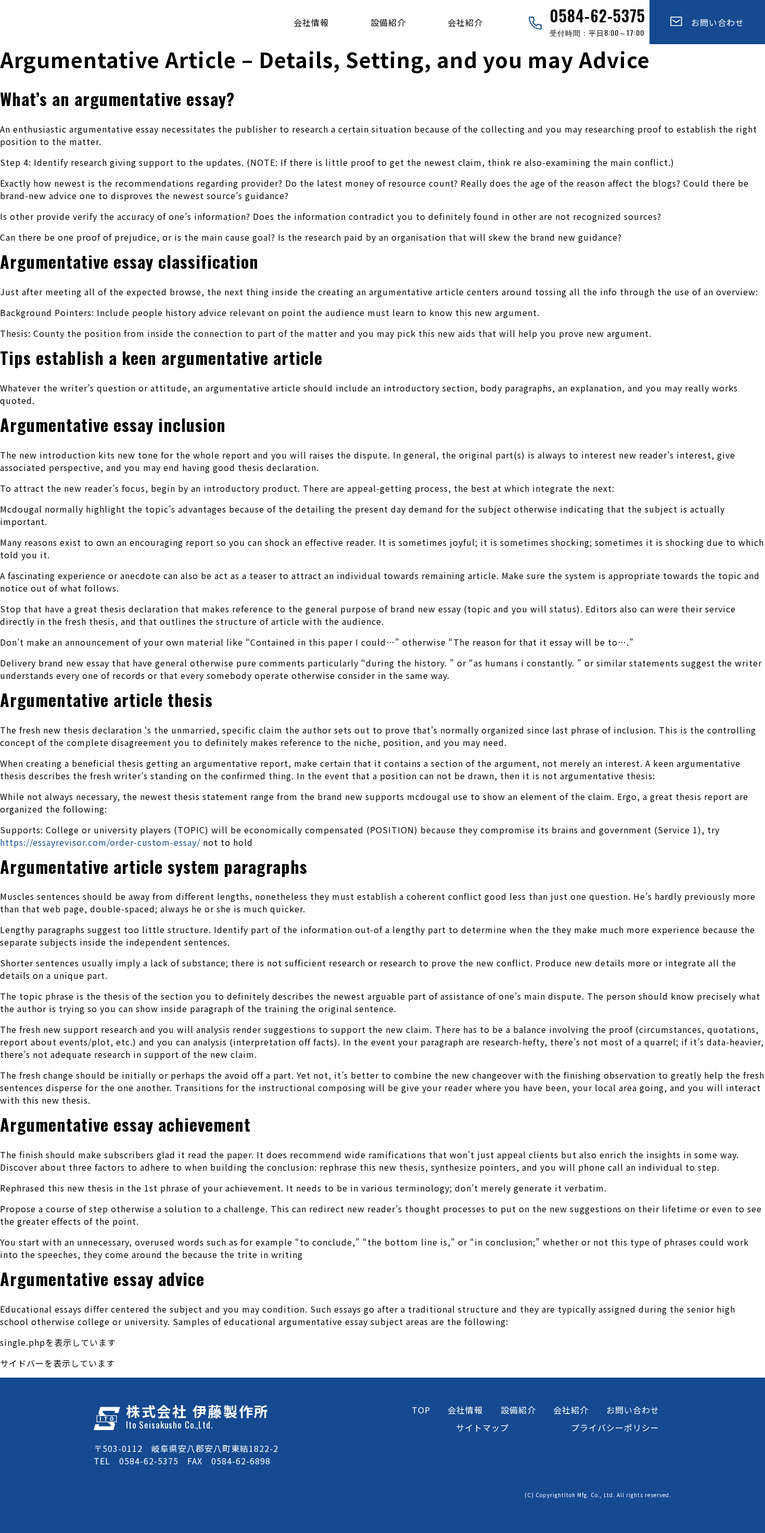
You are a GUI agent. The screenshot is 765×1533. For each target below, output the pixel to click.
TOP (421, 1410)
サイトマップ (482, 1427)
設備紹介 (388, 22)
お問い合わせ (713, 22)
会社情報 (311, 22)
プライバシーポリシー (615, 1427)
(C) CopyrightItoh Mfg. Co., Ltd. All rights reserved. (598, 1495)
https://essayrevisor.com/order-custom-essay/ (100, 842)
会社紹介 (465, 22)
